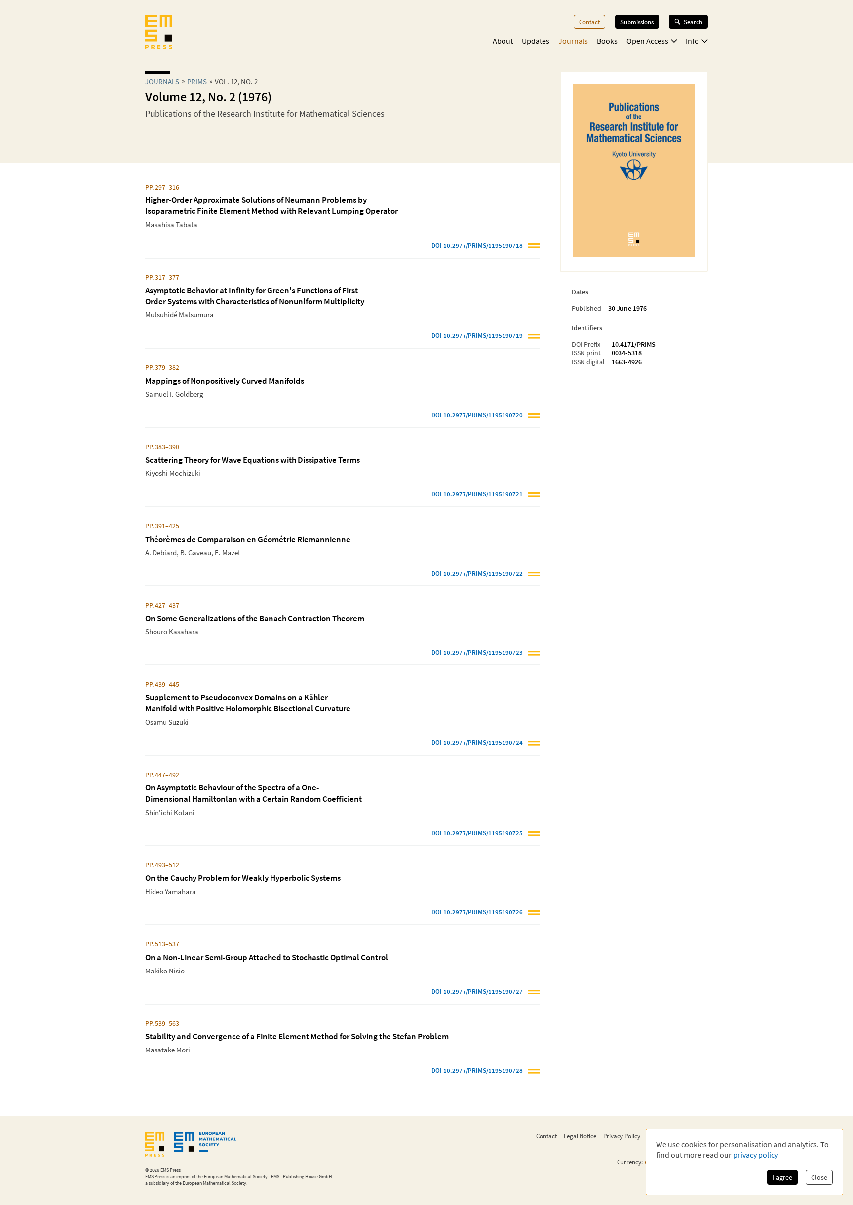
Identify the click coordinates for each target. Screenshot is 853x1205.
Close (819, 1177)
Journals (573, 41)
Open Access (647, 41)
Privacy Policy (621, 1136)
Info (692, 41)
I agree (782, 1177)
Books (607, 41)
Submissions (637, 22)
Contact (589, 22)
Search (693, 22)
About (503, 41)
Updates (535, 41)
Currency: (630, 1162)
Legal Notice (580, 1136)
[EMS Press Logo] (158, 33)
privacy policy (755, 1155)
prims (197, 81)
